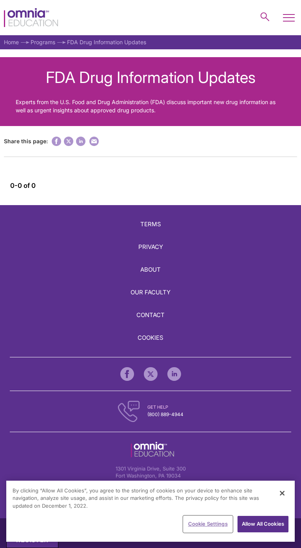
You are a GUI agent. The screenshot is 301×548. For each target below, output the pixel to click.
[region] (150, 511)
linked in (81, 141)
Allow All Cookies (263, 524)
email (94, 141)
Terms (150, 224)
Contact (150, 315)
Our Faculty (150, 292)
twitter (68, 141)
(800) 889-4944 (165, 414)
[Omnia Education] (31, 17)
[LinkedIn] (174, 374)
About (150, 269)
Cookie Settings (208, 524)
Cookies (150, 337)
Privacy (150, 247)
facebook (56, 141)
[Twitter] (151, 374)
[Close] (282, 493)
